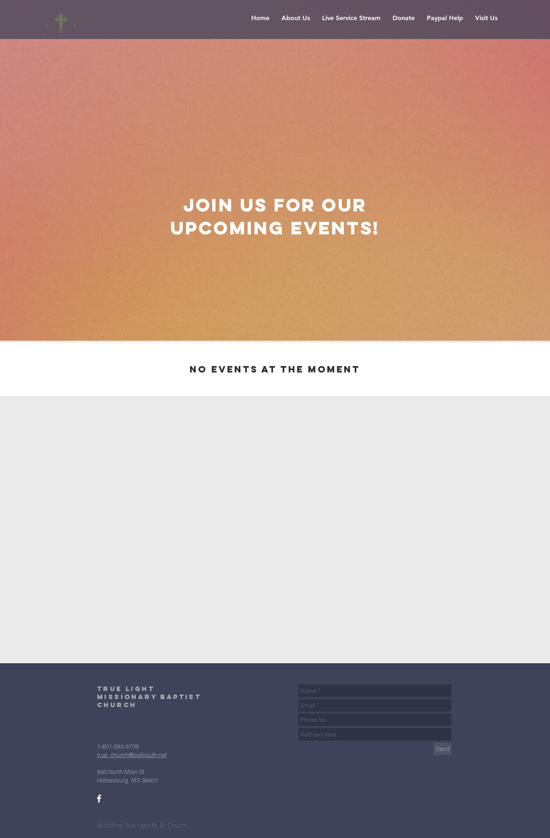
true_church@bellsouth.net (132, 755)
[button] (351, 18)
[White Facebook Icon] (99, 798)
